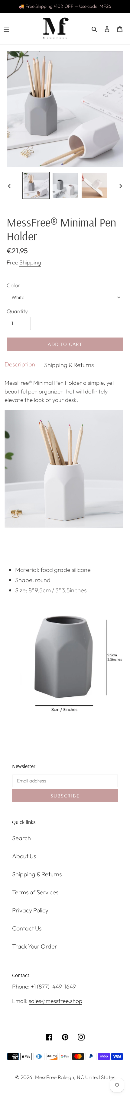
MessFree (46, 1077)
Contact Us (26, 928)
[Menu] (6, 28)
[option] (36, 185)
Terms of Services (35, 892)
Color (13, 285)
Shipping (30, 262)
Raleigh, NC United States (86, 1077)
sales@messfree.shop (55, 1000)
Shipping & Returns (37, 874)
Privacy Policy (30, 910)
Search (21, 838)
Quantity (17, 311)
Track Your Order (34, 946)
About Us (24, 856)
